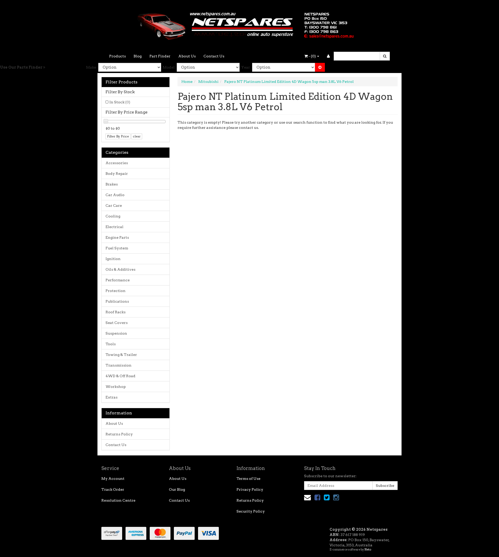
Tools (111, 344)
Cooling (113, 216)
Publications (117, 301)
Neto (367, 549)
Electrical (114, 227)
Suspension (116, 333)
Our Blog (177, 489)
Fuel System (117, 248)
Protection (116, 291)
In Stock (119, 102)
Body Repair (117, 173)
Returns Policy (119, 434)
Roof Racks (116, 312)
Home (187, 81)
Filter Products (121, 82)
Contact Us (213, 56)
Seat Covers (117, 323)
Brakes (112, 184)
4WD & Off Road (120, 376)
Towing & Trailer (121, 355)
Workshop (116, 386)
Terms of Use (248, 478)
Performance (118, 280)
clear (137, 136)
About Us (187, 56)
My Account (112, 478)
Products (117, 56)
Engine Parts (117, 237)
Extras (111, 397)
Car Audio (115, 195)
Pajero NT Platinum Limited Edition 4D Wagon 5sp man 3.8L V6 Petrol (289, 81)
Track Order (112, 489)
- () (312, 56)
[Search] (385, 56)
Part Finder (159, 56)
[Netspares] (249, 24)
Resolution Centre (118, 500)
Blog (138, 56)
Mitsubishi (208, 81)
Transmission (119, 365)
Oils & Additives (120, 269)
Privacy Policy (250, 489)
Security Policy (251, 511)
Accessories (117, 163)
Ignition (113, 259)
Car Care (114, 205)
